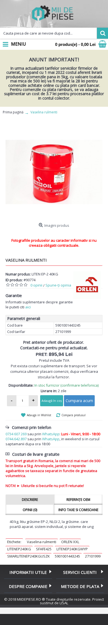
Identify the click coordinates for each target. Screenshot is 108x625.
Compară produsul (73, 415)
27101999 (93, 556)
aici (28, 306)
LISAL (64, 602)
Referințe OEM (78, 499)
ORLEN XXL (70, 541)
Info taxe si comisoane (78, 509)
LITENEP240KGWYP (72, 548)
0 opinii (36, 285)
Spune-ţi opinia (58, 285)
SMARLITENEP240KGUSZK (28, 556)
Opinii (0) (30, 509)
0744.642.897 (16, 438)
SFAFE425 (44, 548)
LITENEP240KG (19, 548)
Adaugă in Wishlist (39, 415)
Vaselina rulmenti (41, 541)
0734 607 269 (16, 433)
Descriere (30, 499)
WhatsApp (51, 433)
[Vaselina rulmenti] (54, 172)
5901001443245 (67, 556)
